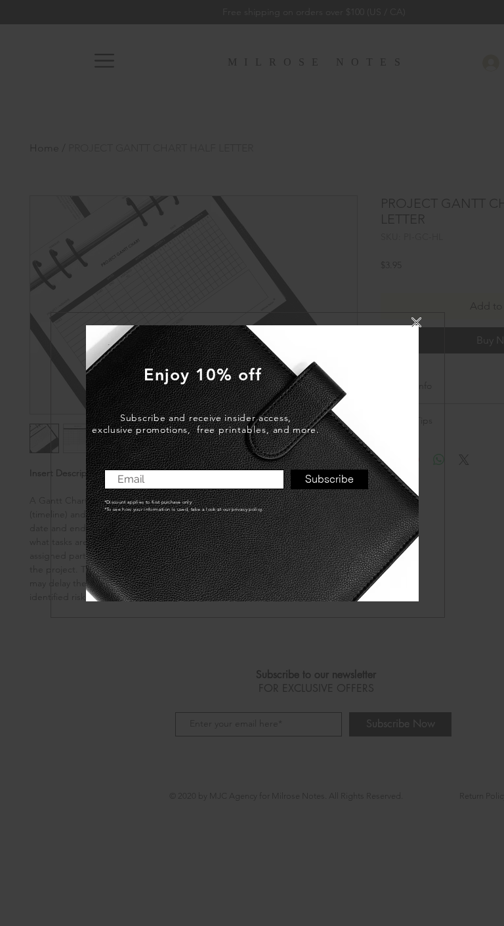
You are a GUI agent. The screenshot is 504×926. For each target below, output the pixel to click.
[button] (416, 322)
